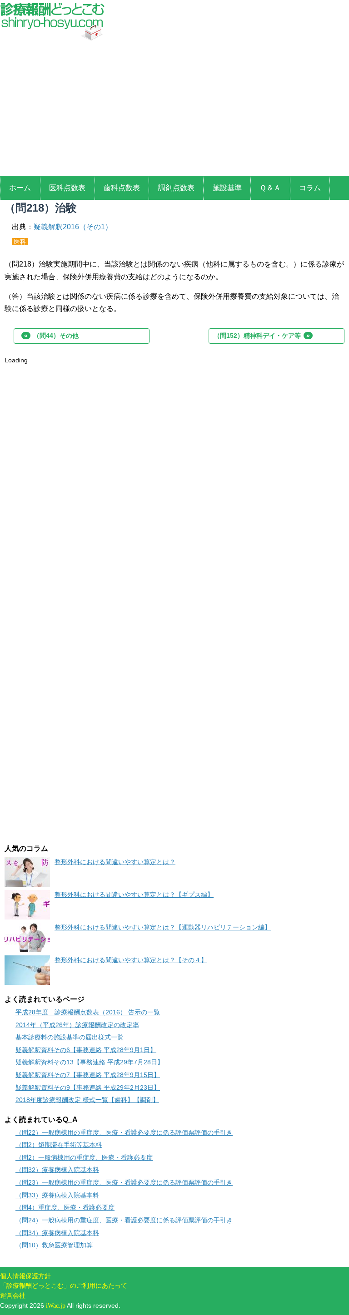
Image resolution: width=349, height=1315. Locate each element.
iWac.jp (55, 1305)
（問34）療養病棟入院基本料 (57, 1232)
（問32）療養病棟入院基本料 (57, 1169)
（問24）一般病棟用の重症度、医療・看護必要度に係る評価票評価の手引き (124, 1220)
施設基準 (227, 188)
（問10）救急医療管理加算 (54, 1245)
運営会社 (12, 1295)
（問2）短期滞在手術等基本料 (58, 1144)
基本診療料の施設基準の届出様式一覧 (69, 1037)
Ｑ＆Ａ (270, 188)
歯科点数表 (122, 188)
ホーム (20, 188)
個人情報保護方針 (25, 1276)
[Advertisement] (174, 109)
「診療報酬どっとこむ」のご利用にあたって (63, 1285)
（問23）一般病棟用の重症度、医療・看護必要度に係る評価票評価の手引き (124, 1182)
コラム (310, 188)
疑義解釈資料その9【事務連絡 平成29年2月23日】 (87, 1087)
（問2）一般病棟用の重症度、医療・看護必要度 (84, 1157)
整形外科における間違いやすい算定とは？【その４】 (131, 960)
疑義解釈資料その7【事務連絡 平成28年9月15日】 (87, 1074)
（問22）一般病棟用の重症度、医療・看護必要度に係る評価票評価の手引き (124, 1132)
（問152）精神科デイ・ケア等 (262, 335)
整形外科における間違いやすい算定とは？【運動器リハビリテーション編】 (163, 927)
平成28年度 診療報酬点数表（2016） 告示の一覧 (87, 1012)
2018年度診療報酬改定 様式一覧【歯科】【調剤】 (87, 1099)
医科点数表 (67, 188)
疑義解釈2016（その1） (73, 227)
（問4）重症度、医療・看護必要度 (65, 1207)
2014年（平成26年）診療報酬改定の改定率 (77, 1024)
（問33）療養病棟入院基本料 (57, 1195)
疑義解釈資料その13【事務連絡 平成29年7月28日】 (89, 1062)
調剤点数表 (176, 188)
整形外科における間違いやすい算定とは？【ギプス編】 (134, 894)
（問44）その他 (51, 335)
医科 (20, 241)
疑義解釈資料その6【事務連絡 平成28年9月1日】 (85, 1049)
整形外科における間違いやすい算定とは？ (115, 861)
